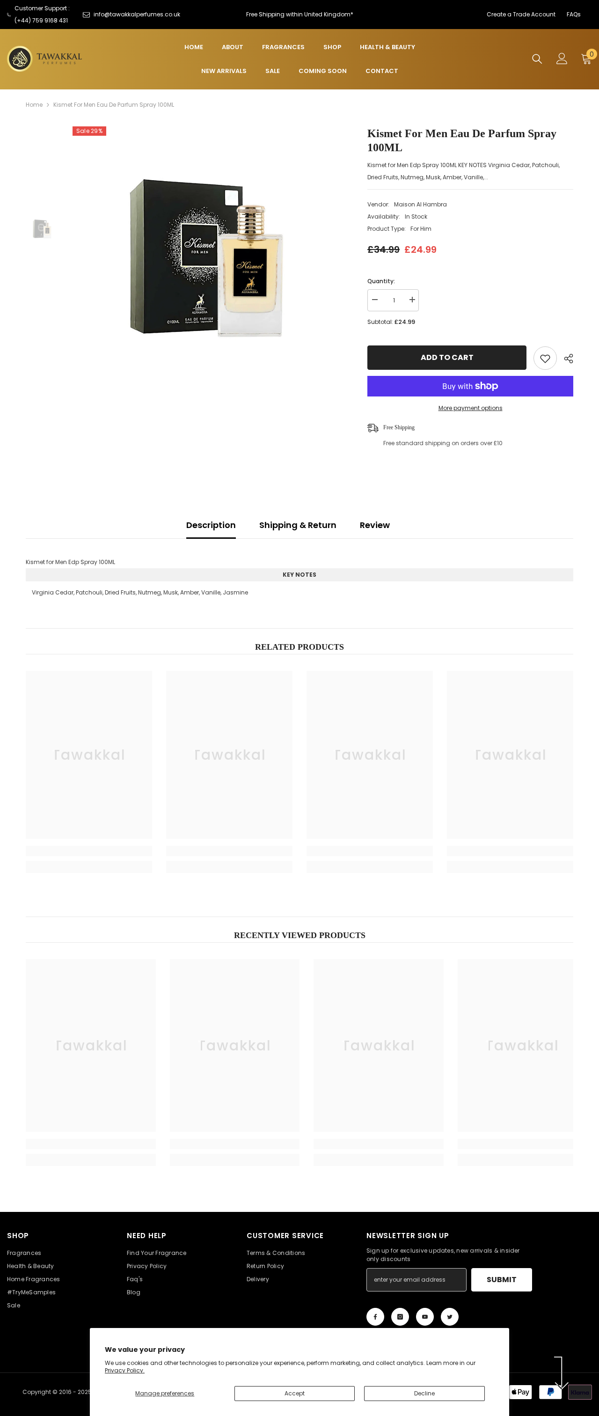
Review (375, 525)
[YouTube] (425, 1317)
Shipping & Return (297, 525)
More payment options (470, 408)
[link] (89, 851)
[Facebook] (375, 1317)
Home (34, 105)
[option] (206, 260)
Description (211, 525)
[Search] (537, 58)
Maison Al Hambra (420, 204)
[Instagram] (400, 1317)
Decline (424, 1393)
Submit (502, 1279)
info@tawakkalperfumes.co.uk (137, 14)
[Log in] (562, 58)
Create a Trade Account (521, 14)
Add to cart (447, 357)
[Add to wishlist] (545, 358)
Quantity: (381, 281)
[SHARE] (565, 358)
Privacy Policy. (125, 1370)
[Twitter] (450, 1317)
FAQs (574, 14)
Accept (295, 1393)
